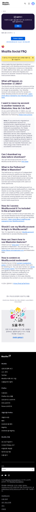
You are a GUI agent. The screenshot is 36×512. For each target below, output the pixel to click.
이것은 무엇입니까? (7, 445)
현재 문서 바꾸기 (7, 33)
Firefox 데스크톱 (7, 396)
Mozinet (12, 300)
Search (25, 3)
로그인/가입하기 (6, 442)
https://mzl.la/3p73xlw (21, 283)
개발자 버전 (5, 417)
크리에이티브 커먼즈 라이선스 (17, 488)
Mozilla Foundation (17, 482)
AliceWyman (6, 300)
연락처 (3, 509)
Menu (29, 3)
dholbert (22, 300)
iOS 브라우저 (5, 403)
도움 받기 (4, 455)
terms (32, 267)
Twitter (4, 375)
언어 (2, 466)
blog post (15, 245)
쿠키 (2, 506)
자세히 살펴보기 (18, 337)
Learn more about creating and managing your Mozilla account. (15, 220)
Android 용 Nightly (8, 431)
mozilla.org (5, 496)
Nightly (4, 427)
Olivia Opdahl (18, 301)
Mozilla (6, 356)
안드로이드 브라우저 (8, 399)
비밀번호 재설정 (6, 448)
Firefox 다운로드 (18, 38)
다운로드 (4, 393)
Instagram (9, 475)
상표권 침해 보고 (7, 368)
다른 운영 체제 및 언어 (11, 41)
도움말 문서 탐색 (7, 382)
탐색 (4, 11)
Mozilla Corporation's (13, 480)
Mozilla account (28, 232)
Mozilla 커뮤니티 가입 (8, 378)
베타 (2, 421)
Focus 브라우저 (6, 406)
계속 (18, 26)
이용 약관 (4, 499)
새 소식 (20, 41)
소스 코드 (4, 372)
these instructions (25, 115)
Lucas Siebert (29, 300)
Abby (18, 300)
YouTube (5, 475)
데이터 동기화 (6, 452)
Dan (16, 300)
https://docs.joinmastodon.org (12, 250)
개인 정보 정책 (26, 41)
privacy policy (10, 269)
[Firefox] (18, 46)
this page (25, 161)
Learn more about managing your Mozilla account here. (17, 95)
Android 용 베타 (6, 424)
